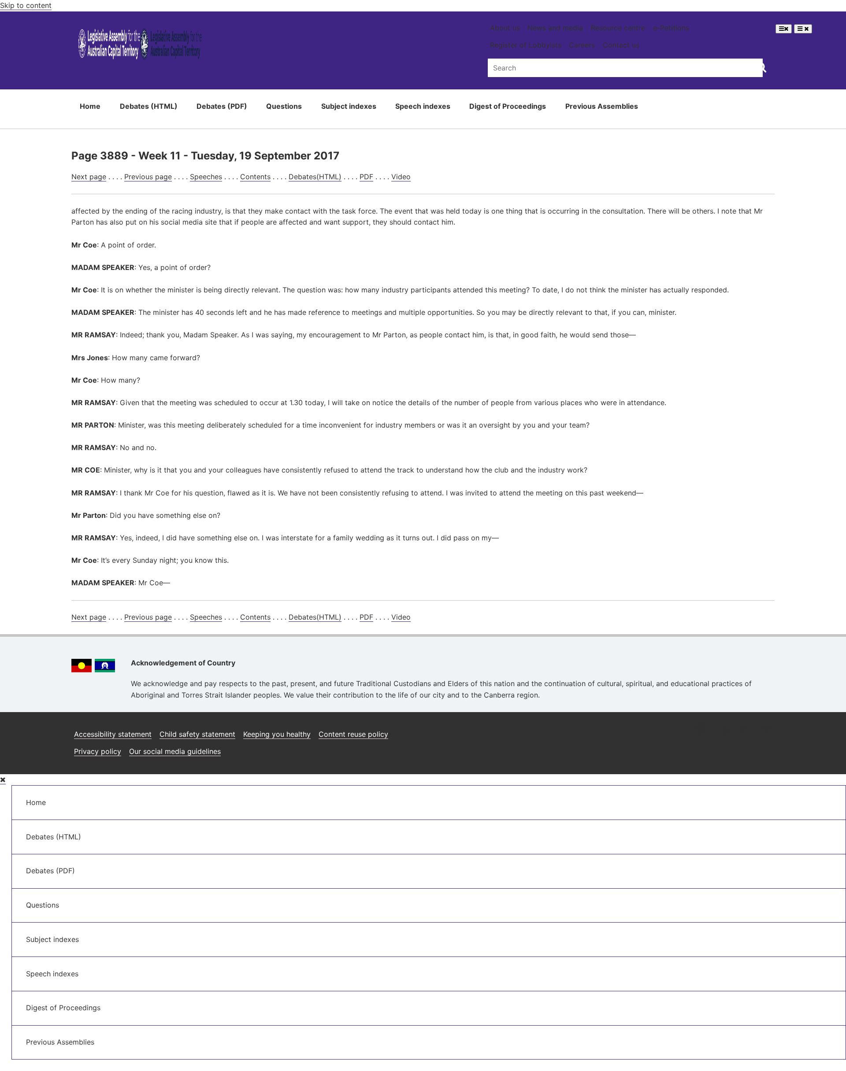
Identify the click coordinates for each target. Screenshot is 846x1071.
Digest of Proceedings (507, 106)
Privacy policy (97, 751)
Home (90, 106)
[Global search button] (761, 67)
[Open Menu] (784, 28)
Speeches (206, 176)
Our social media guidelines (175, 751)
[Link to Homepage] (140, 45)
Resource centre (618, 27)
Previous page (148, 176)
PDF (366, 176)
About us (505, 27)
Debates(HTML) (315, 176)
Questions (284, 106)
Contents (255, 176)
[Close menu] (3, 779)
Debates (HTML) (149, 106)
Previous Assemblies (601, 106)
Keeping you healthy (277, 734)
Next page (88, 176)
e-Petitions (671, 27)
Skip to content (26, 5)
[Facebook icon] (723, 731)
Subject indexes (348, 106)
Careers (582, 45)
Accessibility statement (113, 734)
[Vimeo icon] (765, 731)
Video (401, 176)
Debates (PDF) (222, 106)
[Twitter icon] (744, 731)
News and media (555, 27)
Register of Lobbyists (525, 45)
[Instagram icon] (701, 731)
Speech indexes (422, 106)
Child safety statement (197, 734)
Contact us (621, 45)
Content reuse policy (353, 734)
